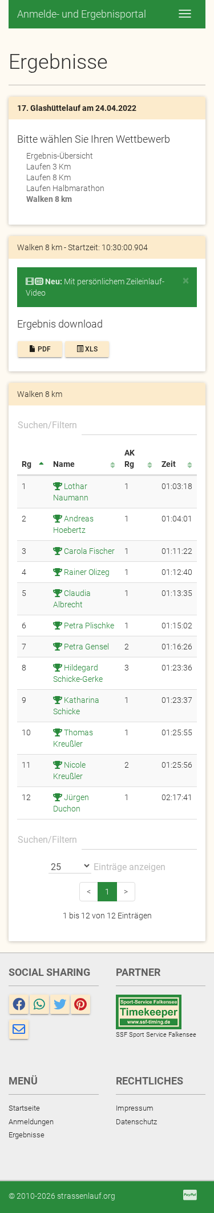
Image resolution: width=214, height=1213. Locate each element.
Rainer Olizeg (86, 572)
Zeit (168, 464)
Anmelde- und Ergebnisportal (81, 14)
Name (64, 464)
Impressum (135, 1108)
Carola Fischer (88, 551)
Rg (26, 464)
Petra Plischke (88, 625)
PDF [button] (43, 349)
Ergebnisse (27, 1135)
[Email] (19, 1029)
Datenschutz (136, 1121)
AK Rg (129, 458)
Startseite (24, 1108)
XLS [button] (90, 349)
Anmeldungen (31, 1121)
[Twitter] (60, 1004)
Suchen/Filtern (47, 425)
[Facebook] (19, 1004)
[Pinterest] (80, 1004)
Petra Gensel (85, 646)
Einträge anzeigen (128, 867)
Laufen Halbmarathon (65, 188)
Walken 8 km (49, 199)
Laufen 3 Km (48, 166)
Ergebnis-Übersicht (59, 155)
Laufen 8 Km (48, 177)
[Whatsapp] (39, 1004)
